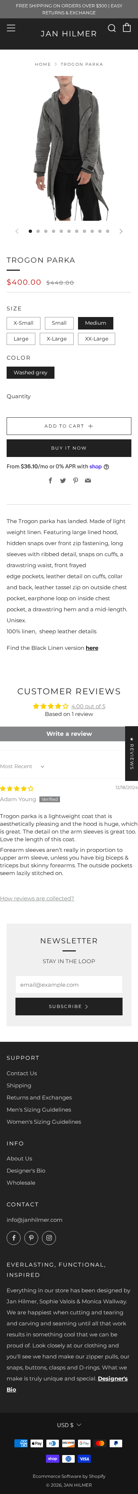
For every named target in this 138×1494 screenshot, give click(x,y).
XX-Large (96, 339)
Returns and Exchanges (39, 1097)
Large (21, 339)
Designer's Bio (26, 1170)
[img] (16, 788)
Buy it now (69, 448)
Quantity (19, 396)
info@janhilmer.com (35, 1219)
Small (59, 323)
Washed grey (30, 372)
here (92, 647)
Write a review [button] (69, 733)
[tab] (30, 231)
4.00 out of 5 (88, 706)
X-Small (23, 323)
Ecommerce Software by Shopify (69, 1476)
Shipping (19, 1085)
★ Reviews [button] (132, 753)
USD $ (65, 1425)
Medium (95, 323)
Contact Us (22, 1073)
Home (43, 64)
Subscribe (65, 1006)
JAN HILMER (69, 33)
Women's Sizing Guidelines (44, 1121)
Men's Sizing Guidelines (39, 1109)
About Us (19, 1158)
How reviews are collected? (37, 898)
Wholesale (21, 1182)
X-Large (57, 339)
